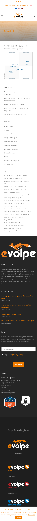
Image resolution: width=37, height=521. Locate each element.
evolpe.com (18, 453)
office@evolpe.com (23, 5)
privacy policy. (18, 354)
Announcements (9, 126)
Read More (31, 515)
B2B (14, 175)
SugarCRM (25, 214)
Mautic (6, 203)
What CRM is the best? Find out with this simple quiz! (17, 320)
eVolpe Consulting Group (18, 189)
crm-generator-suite (10, 145)
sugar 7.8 (12, 214)
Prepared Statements (11, 209)
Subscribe (18, 364)
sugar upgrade (9, 228)
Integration (11, 198)
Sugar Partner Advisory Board (14, 225)
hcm (21, 195)
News (6, 157)
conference (8, 178)
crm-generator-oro (10, 134)
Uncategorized (8, 164)
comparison (23, 175)
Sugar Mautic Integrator (11, 160)
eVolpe (20, 49)
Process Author (24, 209)
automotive (8, 175)
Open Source (20, 203)
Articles (6, 130)
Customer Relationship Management (16, 181)
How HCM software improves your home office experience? (16, 306)
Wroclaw (19, 231)
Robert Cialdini (26, 211)
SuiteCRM (18, 228)
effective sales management (13, 187)
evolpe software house (12, 192)
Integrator (19, 198)
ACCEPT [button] (18, 518)
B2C (17, 175)
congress (16, 178)
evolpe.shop (11, 476)
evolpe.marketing (12, 493)
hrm (5, 198)
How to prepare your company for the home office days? (17, 297)
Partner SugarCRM (10, 206)
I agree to (14, 354)
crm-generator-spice (10, 138)
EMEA (26, 187)
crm (20, 178)
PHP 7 (19, 206)
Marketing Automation (22, 200)
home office (27, 195)
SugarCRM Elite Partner (12, 220)
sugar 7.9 (19, 214)
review (18, 211)
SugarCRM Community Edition (14, 217)
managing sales (9, 200)
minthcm (12, 203)
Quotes (6, 211)
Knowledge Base (9, 153)
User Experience (9, 231)
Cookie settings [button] (22, 515)
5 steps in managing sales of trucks (15, 114)
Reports (12, 211)
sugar (6, 214)
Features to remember (11, 149)
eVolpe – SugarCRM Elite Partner (14, 104)
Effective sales (9, 184)
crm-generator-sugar (10, 141)
